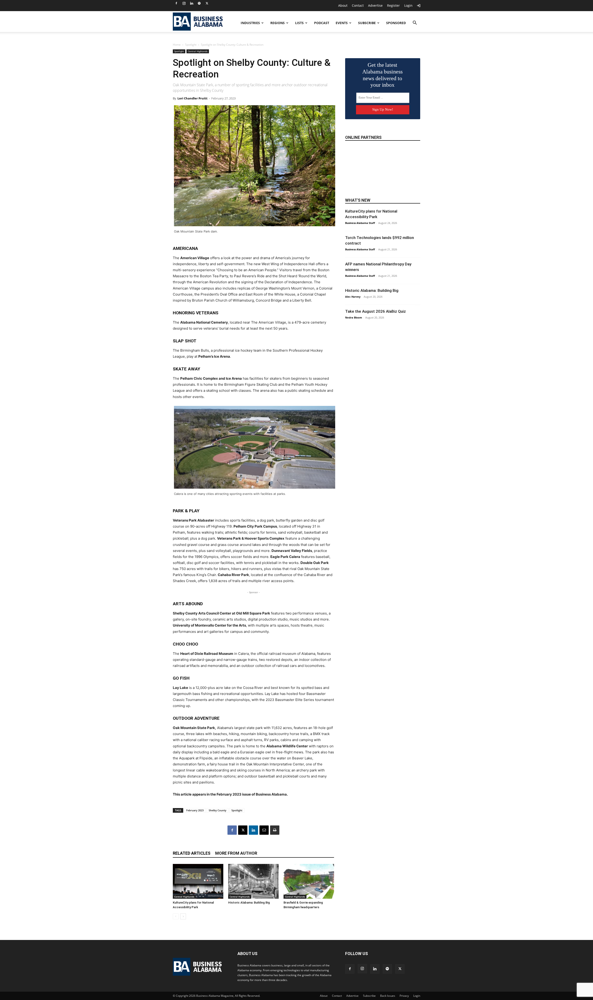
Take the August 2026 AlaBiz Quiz (375, 311)
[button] (414, 23)
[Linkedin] (191, 3)
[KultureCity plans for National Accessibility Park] (198, 881)
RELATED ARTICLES (191, 853)
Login (408, 5)
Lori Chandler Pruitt (192, 98)
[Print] (274, 830)
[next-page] (183, 916)
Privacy (404, 996)
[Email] (264, 830)
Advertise (375, 5)
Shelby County (217, 810)
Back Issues (387, 996)
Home (177, 45)
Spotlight (190, 45)
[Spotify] (199, 3)
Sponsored (396, 23)
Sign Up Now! (382, 109)
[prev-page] (176, 916)
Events (342, 23)
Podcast (321, 23)
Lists (299, 23)
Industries (250, 23)
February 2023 (195, 810)
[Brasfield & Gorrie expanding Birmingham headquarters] (309, 881)
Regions (277, 23)
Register (393, 5)
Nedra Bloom (353, 317)
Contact (358, 5)
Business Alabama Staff (360, 223)
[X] (206, 3)
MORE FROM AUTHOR (236, 853)
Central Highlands (198, 51)
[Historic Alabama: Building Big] (253, 881)
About (342, 5)
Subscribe (367, 23)
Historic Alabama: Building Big (249, 902)
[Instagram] (183, 3)
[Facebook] (176, 3)
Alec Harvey (352, 296)
